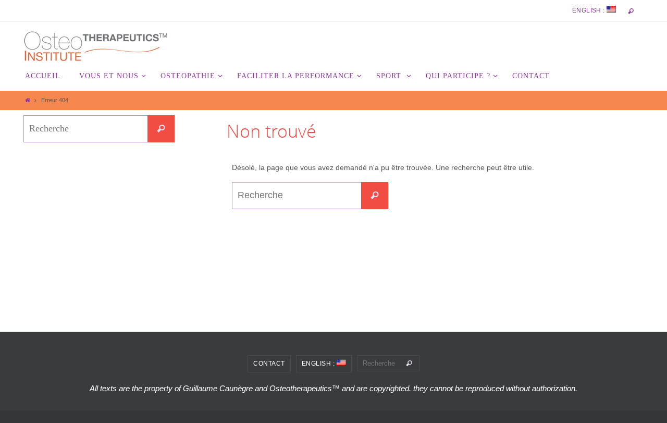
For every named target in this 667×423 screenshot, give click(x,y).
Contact (269, 363)
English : (589, 10)
